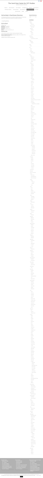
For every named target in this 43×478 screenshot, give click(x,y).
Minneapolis (32, 243)
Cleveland (32, 294)
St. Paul (32, 246)
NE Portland (33, 366)
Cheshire (32, 325)
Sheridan (32, 375)
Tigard (32, 381)
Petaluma (33, 149)
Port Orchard (33, 428)
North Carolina (32, 280)
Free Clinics (36, 9)
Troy (31, 277)
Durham (32, 284)
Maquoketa (32, 207)
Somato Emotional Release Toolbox (7, 466)
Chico (32, 85)
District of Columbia (33, 172)
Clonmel (32, 42)
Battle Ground (33, 416)
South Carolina (32, 395)
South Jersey (33, 264)
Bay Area (32, 78)
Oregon (31, 314)
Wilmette (32, 199)
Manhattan (32, 273)
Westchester (33, 278)
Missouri (31, 247)
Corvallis (32, 328)
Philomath (32, 359)
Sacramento (33, 128)
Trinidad (32, 142)
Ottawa (32, 32)
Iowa (31, 203)
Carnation (32, 418)
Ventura (32, 143)
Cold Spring (32, 240)
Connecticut (32, 169)
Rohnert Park (34, 150)
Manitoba (31, 28)
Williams (32, 382)
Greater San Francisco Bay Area (35, 99)
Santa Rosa (33, 152)
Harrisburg (32, 338)
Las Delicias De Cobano (34, 38)
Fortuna (32, 95)
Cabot (32, 412)
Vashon (32, 445)
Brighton (32, 159)
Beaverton (32, 321)
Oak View (32, 115)
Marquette (32, 236)
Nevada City (32, 112)
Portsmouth (32, 260)
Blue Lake (32, 82)
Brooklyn (32, 270)
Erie (31, 162)
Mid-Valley (32, 352)
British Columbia (32, 25)
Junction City (33, 344)
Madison (32, 452)
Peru (30, 47)
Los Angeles (33, 102)
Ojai (31, 118)
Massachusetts (32, 223)
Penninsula (32, 305)
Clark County (33, 419)
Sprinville (32, 409)
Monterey (32, 109)
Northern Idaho (33, 192)
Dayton (32, 297)
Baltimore (32, 217)
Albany (32, 315)
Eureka (32, 92)
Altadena (32, 75)
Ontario (31, 31)
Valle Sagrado (33, 52)
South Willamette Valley (34, 378)
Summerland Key (33, 176)
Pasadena (32, 122)
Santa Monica (33, 138)
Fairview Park (33, 298)
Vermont (31, 411)
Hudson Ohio (33, 301)
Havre (32, 253)
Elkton (32, 220)
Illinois (31, 195)
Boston (32, 226)
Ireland (30, 40)
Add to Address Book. (6, 21)
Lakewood (32, 166)
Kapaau (33, 183)
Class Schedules (18, 7)
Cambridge (32, 227)
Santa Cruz (32, 136)
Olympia (32, 426)
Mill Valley (32, 108)
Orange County (33, 119)
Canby (32, 324)
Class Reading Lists (23, 9)
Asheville (32, 281)
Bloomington (33, 202)
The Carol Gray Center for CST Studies (21, 3)
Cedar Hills (33, 362)
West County (33, 145)
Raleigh (32, 287)
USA (29, 54)
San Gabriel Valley (33, 132)
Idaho (31, 186)
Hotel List (30, 7)
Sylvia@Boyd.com (7, 28)
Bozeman (32, 251)
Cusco (31, 48)
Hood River (32, 341)
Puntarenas (31, 37)
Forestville (33, 146)
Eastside (33, 433)
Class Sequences (35, 7)
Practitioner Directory (30, 9)
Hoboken (32, 263)
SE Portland (33, 368)
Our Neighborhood (25, 7)
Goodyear (32, 65)
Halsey (32, 337)
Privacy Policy (4, 475)
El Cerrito (32, 89)
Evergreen (32, 163)
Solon (32, 307)
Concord (32, 229)
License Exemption (15, 9)
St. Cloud (32, 244)
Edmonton (32, 24)
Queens (32, 274)
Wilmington (32, 288)
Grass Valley (33, 98)
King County (32, 422)
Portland (32, 361)
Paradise (32, 256)
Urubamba (31, 51)
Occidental (33, 147)
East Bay (33, 79)
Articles (23, 11)
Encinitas (32, 91)
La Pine (32, 345)
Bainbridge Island (33, 415)
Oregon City (32, 358)
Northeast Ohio (33, 304)
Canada (30, 21)
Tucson (32, 71)
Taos (31, 267)
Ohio (30, 290)
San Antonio (32, 405)
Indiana (31, 200)
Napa (32, 111)
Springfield (32, 379)
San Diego (32, 129)
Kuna (31, 189)
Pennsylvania (32, 384)
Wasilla (32, 61)
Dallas (32, 332)
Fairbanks (32, 58)
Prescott (32, 68)
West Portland (34, 372)
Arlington (32, 224)
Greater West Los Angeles (35, 103)
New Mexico (32, 266)
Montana (31, 250)
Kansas (31, 209)
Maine (31, 213)
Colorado (31, 156)
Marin (32, 105)
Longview (32, 425)
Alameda (32, 74)
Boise (32, 187)
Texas (31, 399)
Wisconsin (31, 448)
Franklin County (33, 300)
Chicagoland (33, 197)
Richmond (32, 126)
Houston (32, 402)
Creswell (32, 331)
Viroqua (32, 453)
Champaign (32, 196)
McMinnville (32, 351)
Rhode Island (32, 392)
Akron (32, 291)
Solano (32, 139)
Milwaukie (32, 354)
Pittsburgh (32, 391)
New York (31, 269)
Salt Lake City (33, 408)
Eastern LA (32, 88)
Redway (32, 125)
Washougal (32, 446)
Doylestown (32, 388)
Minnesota (31, 239)
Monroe (32, 355)
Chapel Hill (32, 283)
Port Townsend (33, 429)
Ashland (32, 318)
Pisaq (31, 50)
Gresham (32, 335)
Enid (31, 310)
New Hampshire (32, 257)
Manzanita (32, 348)
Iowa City (32, 206)
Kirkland (32, 423)
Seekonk (32, 233)
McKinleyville (33, 106)
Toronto (32, 34)
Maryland (31, 216)
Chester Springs (33, 386)
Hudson (32, 450)
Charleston (32, 396)
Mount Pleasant (33, 398)
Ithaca (32, 271)
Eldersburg (32, 219)
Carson (32, 84)
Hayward (32, 101)
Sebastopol (33, 153)
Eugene (32, 334)
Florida (31, 173)
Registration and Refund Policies (11, 475)
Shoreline (32, 436)
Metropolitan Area (34, 365)
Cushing (32, 449)
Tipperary (31, 41)
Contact (26, 11)
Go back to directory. (6, 20)
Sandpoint (32, 193)
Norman (32, 311)
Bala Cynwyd (33, 385)
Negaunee (32, 237)
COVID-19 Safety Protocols (26, 475)
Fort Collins (32, 165)
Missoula (32, 254)
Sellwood (33, 369)
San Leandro (33, 133)
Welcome (6, 7)
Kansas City (32, 210)
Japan (30, 44)
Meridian (32, 190)
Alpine (32, 317)
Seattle (32, 432)
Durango (32, 160)
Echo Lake (33, 437)
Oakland (32, 116)
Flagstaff (32, 64)
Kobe (31, 45)
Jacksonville (33, 342)
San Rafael (32, 135)
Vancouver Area (33, 443)
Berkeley (32, 81)
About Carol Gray (17, 11)
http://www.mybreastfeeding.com (9, 29)
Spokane (32, 439)
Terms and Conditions (19, 475)
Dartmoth (32, 230)
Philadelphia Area (33, 389)
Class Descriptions (11, 7)
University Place (33, 442)
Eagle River (32, 57)
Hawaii (31, 179)
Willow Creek (33, 155)
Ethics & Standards (33, 475)
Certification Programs (8, 9)
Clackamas (32, 327)
